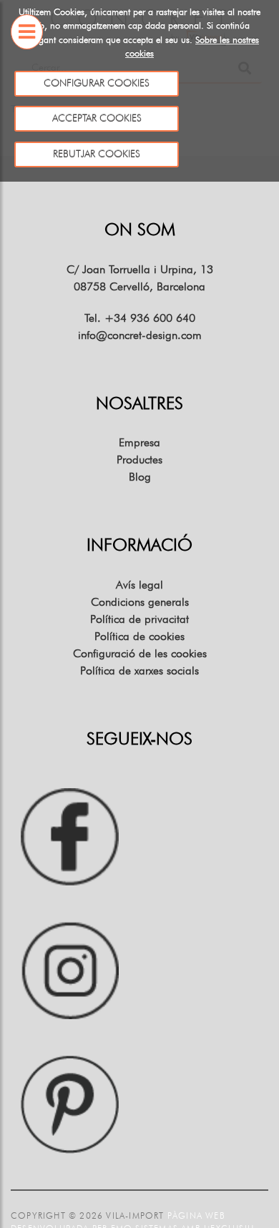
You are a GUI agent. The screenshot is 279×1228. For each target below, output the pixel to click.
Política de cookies (139, 636)
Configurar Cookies (97, 83)
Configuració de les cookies (140, 653)
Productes (139, 459)
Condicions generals (140, 602)
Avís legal (139, 584)
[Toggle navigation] (27, 51)
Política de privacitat (139, 619)
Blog (140, 476)
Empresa (139, 442)
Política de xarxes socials (139, 670)
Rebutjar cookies (96, 153)
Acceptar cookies (96, 118)
